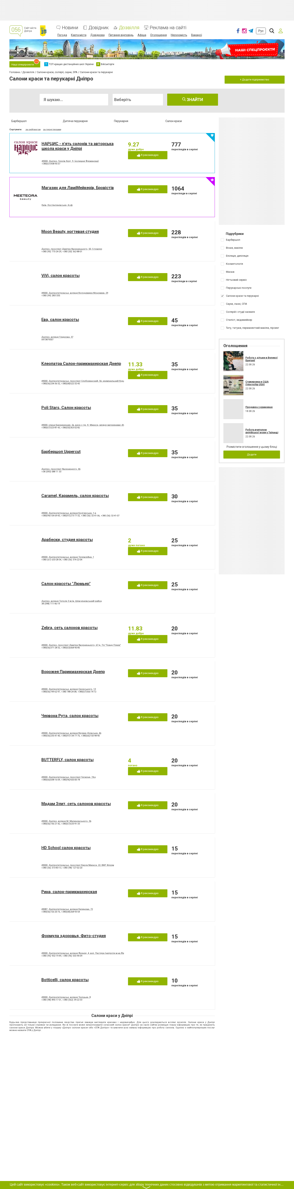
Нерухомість (179, 35)
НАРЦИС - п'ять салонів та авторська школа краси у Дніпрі (78, 146)
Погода (62, 35)
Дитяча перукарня (75, 121)
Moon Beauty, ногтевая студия (70, 231)
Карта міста (78, 35)
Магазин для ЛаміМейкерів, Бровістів (78, 187)
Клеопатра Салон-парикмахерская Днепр (81, 363)
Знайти (194, 99)
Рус (261, 31)
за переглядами (52, 129)
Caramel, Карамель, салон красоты (75, 495)
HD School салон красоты (66, 847)
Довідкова (97, 35)
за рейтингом (33, 129)
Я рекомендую (149, 154)
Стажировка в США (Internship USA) (257, 383)
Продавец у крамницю (259, 407)
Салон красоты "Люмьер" (66, 583)
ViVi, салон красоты (60, 275)
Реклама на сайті (168, 27)
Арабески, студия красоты (67, 539)
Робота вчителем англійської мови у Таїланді (261, 431)
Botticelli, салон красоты (65, 979)
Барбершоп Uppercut (61, 451)
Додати (251, 454)
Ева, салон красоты (60, 319)
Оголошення (158, 35)
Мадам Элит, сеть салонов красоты (76, 803)
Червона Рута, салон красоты (69, 715)
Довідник (99, 27)
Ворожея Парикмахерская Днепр (73, 671)
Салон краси (173, 121)
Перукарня (121, 121)
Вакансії (196, 35)
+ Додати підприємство (254, 79)
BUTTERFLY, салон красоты (67, 759)
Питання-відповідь (121, 35)
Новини (70, 27)
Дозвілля (129, 27)
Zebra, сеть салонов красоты (69, 627)
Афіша (142, 35)
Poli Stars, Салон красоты (66, 407)
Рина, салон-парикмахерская (69, 891)
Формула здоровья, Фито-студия (73, 935)
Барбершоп (19, 121)
